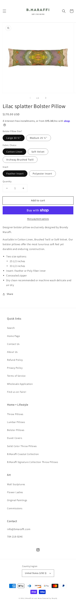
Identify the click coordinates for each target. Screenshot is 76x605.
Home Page (13, 336)
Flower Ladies (15, 492)
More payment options (38, 218)
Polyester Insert (42, 173)
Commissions (14, 508)
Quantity (7, 181)
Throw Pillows (15, 414)
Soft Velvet (38, 151)
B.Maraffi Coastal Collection (23, 454)
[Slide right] (46, 98)
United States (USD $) (35, 573)
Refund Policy (15, 359)
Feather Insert (15, 173)
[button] (4, 11)
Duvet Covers (14, 438)
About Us (12, 351)
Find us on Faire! (16, 391)
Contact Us (13, 344)
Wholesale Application (20, 383)
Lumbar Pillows (16, 422)
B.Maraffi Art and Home (33, 598)
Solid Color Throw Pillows (22, 446)
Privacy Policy (14, 367)
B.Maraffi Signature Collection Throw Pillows (32, 462)
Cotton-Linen (14, 151)
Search (11, 327)
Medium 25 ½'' (38, 137)
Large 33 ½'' (13, 137)
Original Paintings (17, 500)
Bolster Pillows (15, 430)
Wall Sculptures (16, 484)
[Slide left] (30, 98)
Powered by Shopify (49, 598)
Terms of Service (16, 375)
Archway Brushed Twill (20, 159)
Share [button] (10, 294)
